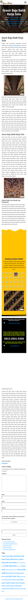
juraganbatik (20, 17)
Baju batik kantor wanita (14, 559)
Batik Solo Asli (8, 21)
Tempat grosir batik (8, 589)
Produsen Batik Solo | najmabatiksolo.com (14, 599)
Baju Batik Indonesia (7, 545)
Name (3, 494)
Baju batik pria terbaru (9, 563)
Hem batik (15, 569)
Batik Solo (18, 562)
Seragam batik (9, 23)
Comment (4, 473)
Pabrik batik (22, 576)
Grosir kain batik (9, 569)
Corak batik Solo (10, 566)
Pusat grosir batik (23, 21)
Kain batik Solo (10, 573)
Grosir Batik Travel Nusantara (9, 549)
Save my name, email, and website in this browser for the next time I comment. (13, 517)
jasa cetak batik (15, 45)
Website (4, 508)
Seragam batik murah (17, 23)
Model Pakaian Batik (7, 547)
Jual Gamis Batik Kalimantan (9, 542)
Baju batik (13, 556)
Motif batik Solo (14, 576)
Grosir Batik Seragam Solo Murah (10, 544)
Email (3, 501)
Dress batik (19, 566)
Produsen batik (15, 580)
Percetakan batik (15, 21)
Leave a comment (14, 25)
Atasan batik (6, 556)
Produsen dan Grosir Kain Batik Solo (16, 19)
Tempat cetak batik (15, 586)
